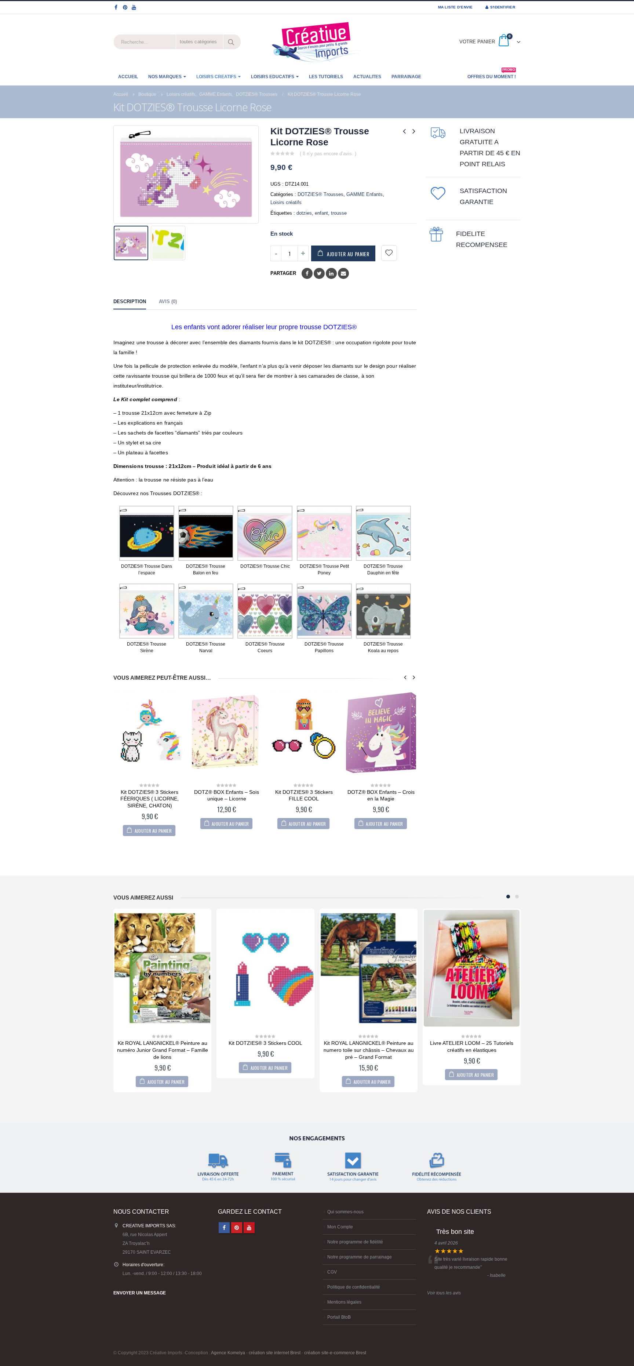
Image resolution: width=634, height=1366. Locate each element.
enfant (321, 213)
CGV (332, 1271)
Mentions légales (344, 1302)
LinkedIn (331, 273)
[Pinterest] (125, 7)
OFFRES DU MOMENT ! (491, 74)
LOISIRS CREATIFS (216, 76)
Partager (283, 273)
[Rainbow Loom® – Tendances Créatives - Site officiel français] (317, 42)
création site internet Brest (274, 1352)
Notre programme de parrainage (359, 1256)
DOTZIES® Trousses (320, 194)
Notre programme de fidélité (355, 1241)
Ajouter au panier (348, 254)
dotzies (304, 213)
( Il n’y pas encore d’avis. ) (328, 153)
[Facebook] (116, 7)
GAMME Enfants (364, 194)
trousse (339, 213)
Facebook (307, 273)
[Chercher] (231, 41)
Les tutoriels (326, 76)
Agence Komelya (228, 1352)
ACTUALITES (367, 76)
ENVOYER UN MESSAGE (139, 1292)
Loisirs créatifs (286, 202)
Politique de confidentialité (353, 1287)
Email (343, 273)
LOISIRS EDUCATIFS (272, 76)
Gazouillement (319, 273)
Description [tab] (129, 301)
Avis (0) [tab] (168, 301)
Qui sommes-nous (345, 1211)
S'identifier (502, 7)
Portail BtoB (339, 1317)
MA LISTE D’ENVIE (455, 7)
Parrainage (406, 76)
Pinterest (236, 1227)
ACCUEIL (128, 76)
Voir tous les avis (444, 1292)
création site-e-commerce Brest (335, 1352)
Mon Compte (340, 1226)
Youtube (249, 1227)
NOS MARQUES (165, 76)
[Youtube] (134, 7)
